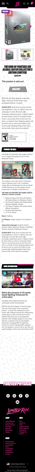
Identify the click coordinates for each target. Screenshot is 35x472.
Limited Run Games (17, 4)
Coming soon (9, 423)
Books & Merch (10, 425)
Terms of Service (10, 443)
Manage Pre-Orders (23, 433)
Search (7, 3)
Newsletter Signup (8, 431)
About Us (22, 423)
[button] (5, 26)
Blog (20, 421)
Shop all (8, 428)
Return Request (24, 428)
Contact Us (22, 430)
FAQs (21, 425)
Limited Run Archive (9, 453)
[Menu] (3, 3)
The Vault (8, 426)
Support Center (24, 426)
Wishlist (24, 3)
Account (28, 3)
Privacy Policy (9, 441)
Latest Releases (10, 421)
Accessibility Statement (9, 449)
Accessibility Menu (9, 446)
